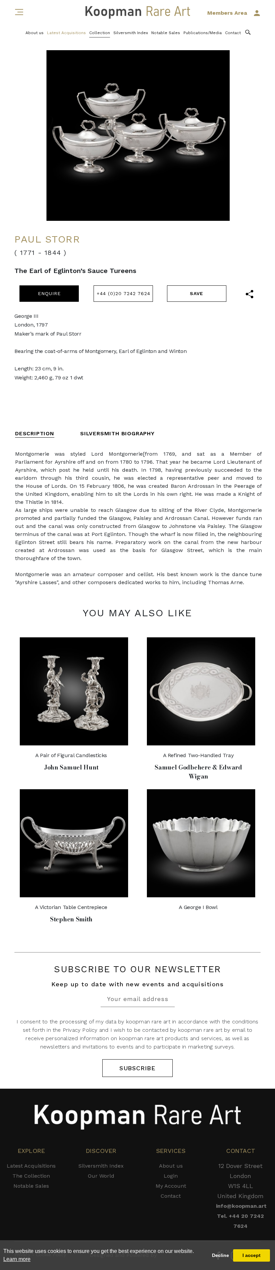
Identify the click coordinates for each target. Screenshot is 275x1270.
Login (171, 1176)
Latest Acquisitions (66, 32)
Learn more (17, 1259)
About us (34, 32)
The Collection (31, 1176)
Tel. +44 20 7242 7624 (240, 1221)
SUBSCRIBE (137, 1068)
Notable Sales (165, 32)
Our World (101, 1176)
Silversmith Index (130, 32)
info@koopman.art (240, 1206)
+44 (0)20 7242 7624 (123, 293)
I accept (251, 1255)
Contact (233, 32)
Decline (220, 1255)
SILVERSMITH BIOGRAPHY (117, 433)
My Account (171, 1186)
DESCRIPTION (34, 433)
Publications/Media (202, 32)
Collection (99, 32)
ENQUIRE (49, 293)
